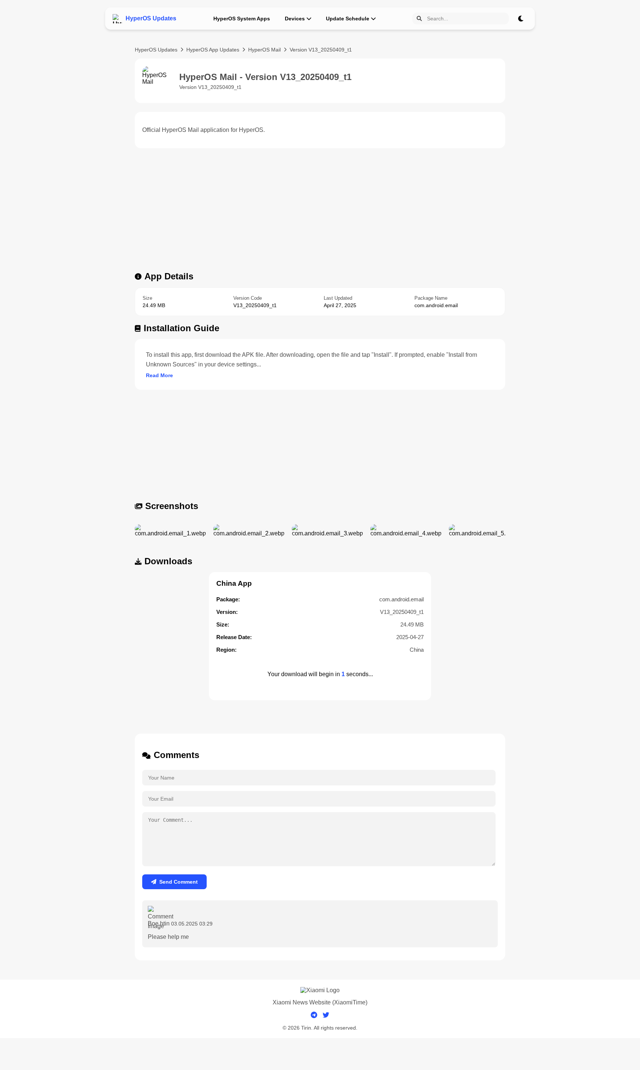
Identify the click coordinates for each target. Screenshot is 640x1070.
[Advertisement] (320, 212)
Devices (295, 18)
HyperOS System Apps (241, 18)
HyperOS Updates (156, 50)
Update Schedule (347, 18)
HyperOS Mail (264, 50)
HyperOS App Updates (212, 50)
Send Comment (178, 882)
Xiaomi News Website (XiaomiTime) (320, 1002)
